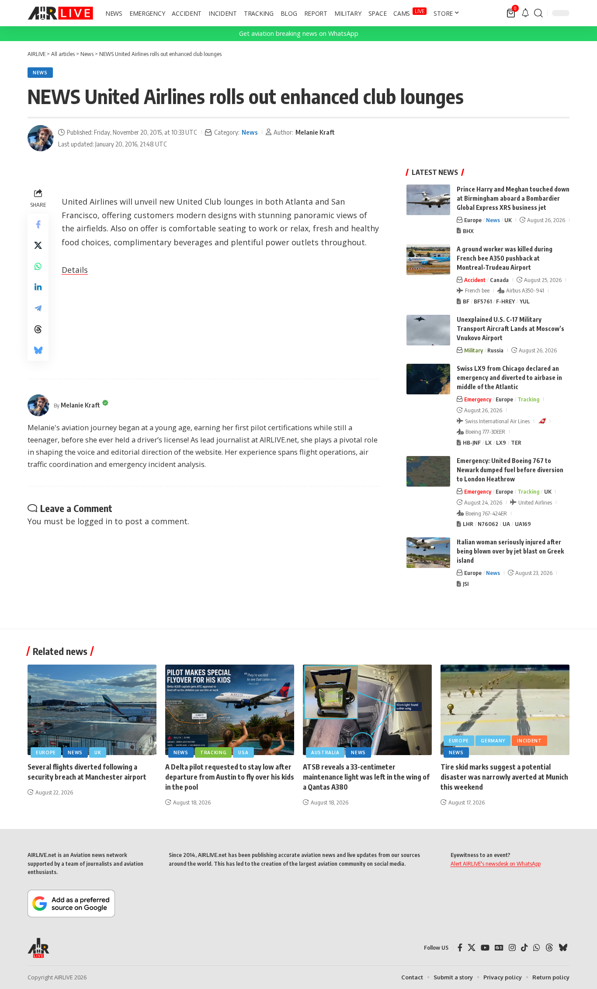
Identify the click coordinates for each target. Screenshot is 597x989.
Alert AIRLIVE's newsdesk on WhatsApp (496, 863)
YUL (525, 301)
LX (488, 442)
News (40, 72)
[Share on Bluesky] (38, 350)
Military (473, 350)
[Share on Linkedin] (38, 287)
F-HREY (505, 301)
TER (516, 442)
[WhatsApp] (536, 947)
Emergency (477, 399)
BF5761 (483, 301)
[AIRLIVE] (60, 13)
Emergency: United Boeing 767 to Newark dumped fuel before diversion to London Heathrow (510, 470)
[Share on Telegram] (38, 308)
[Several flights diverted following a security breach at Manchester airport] (92, 710)
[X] (471, 947)
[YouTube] (485, 947)
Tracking (528, 399)
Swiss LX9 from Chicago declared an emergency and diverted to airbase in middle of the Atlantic (509, 377)
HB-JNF (472, 442)
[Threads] (549, 947)
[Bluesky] (562, 947)
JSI (466, 583)
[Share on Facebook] (38, 224)
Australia (325, 752)
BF (466, 301)
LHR (468, 523)
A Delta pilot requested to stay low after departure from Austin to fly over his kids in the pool (229, 777)
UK (508, 219)
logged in (94, 521)
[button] (538, 13)
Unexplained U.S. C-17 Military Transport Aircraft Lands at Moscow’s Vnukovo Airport (510, 328)
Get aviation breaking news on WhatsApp (298, 33)
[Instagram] (512, 947)
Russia (495, 350)
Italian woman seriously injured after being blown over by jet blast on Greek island (510, 551)
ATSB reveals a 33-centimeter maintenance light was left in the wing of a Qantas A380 (366, 777)
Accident (475, 279)
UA (506, 523)
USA (243, 752)
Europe (473, 219)
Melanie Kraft (315, 132)
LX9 (501, 442)
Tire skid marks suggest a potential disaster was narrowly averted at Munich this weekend (504, 777)
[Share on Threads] (38, 329)
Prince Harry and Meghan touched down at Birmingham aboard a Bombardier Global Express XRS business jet (513, 198)
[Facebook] (460, 947)
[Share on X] (38, 245)
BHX (468, 230)
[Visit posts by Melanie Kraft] (41, 138)
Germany (493, 740)
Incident (529, 740)
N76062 (488, 523)
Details (75, 270)
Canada (499, 279)
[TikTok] (524, 947)
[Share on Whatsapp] (38, 266)
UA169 (523, 523)
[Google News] (499, 947)
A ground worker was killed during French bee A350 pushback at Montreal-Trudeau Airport (504, 258)
